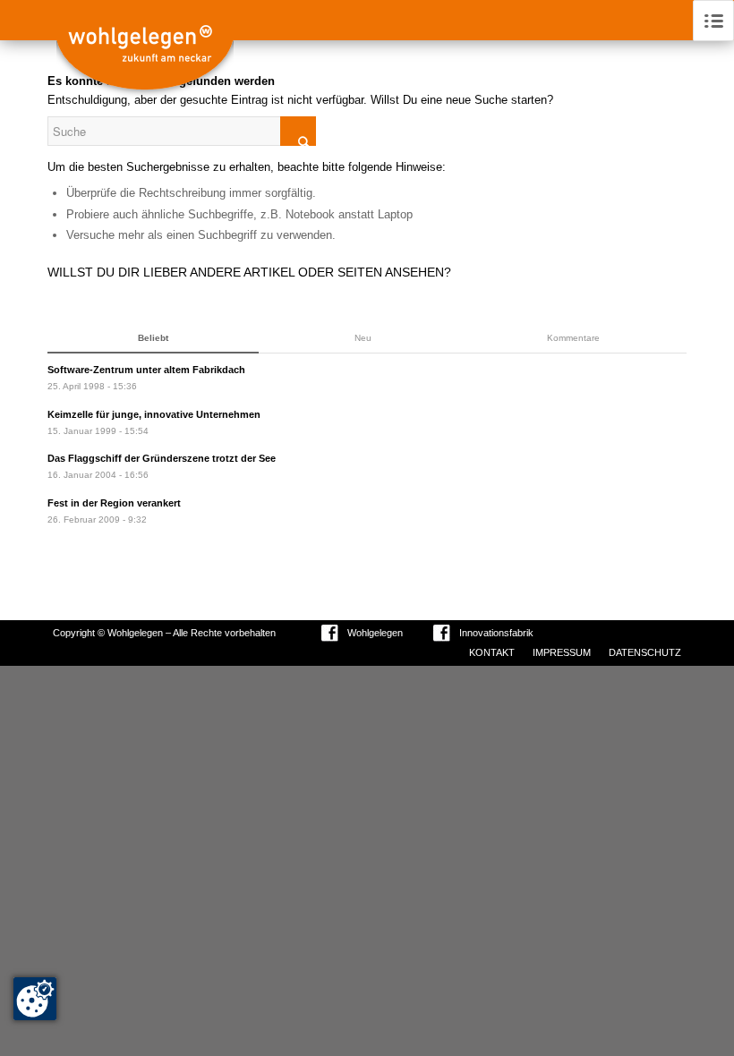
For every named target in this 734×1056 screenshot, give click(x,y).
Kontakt (492, 652)
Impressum (562, 652)
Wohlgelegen (375, 632)
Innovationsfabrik (496, 632)
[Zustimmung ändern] (34, 998)
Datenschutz (645, 652)
